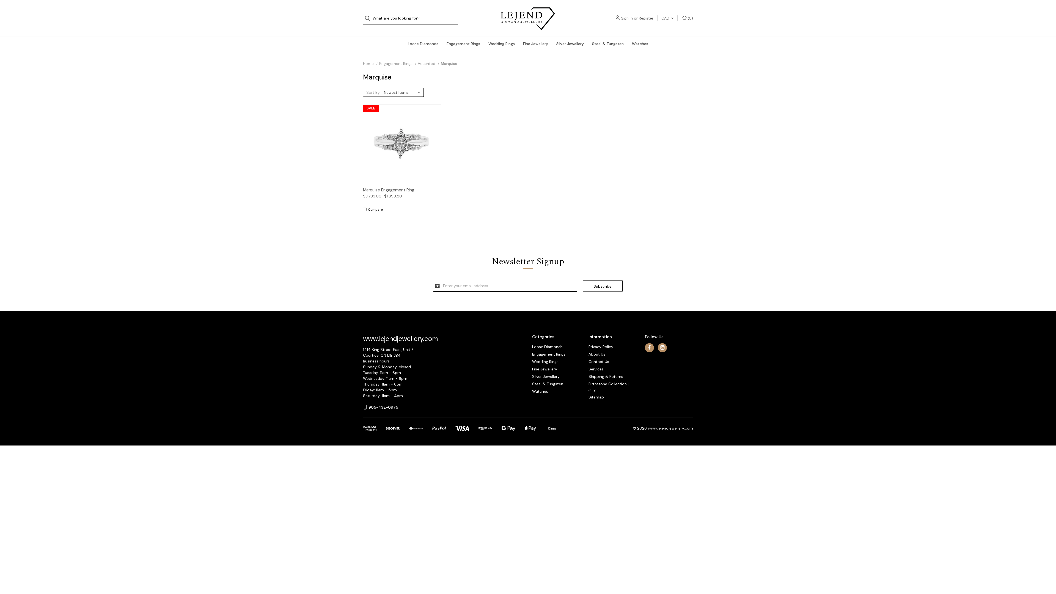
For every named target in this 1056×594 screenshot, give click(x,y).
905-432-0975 (383, 407)
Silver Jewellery (570, 43)
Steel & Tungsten (608, 43)
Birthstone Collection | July (608, 386)
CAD (665, 18)
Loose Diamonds (423, 43)
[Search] (369, 18)
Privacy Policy (600, 346)
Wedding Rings (501, 43)
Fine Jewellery (535, 43)
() (690, 18)
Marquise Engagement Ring (388, 190)
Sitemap (596, 397)
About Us (596, 354)
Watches (640, 43)
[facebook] (649, 347)
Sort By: (373, 92)
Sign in (627, 18)
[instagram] (662, 347)
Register (646, 18)
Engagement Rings (463, 43)
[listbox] (403, 92)
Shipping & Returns (605, 376)
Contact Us (598, 361)
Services (596, 369)
